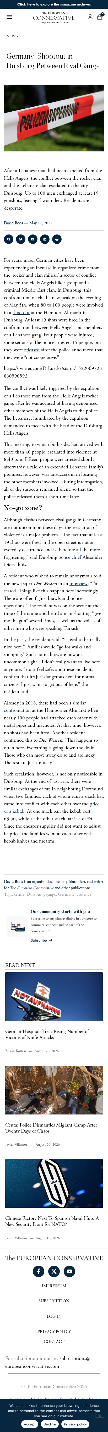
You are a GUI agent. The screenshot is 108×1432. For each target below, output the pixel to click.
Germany (66, 894)
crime (19, 894)
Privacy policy (75, 1424)
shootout (21, 312)
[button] (8, 239)
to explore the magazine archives (54, 4)
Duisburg (35, 894)
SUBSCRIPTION (54, 1301)
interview (78, 583)
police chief (69, 557)
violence (84, 894)
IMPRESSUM (54, 1286)
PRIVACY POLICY (54, 1332)
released (32, 350)
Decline (50, 1424)
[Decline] (99, 1415)
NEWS (12, 36)
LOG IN (54, 1317)
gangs (51, 894)
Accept (30, 1424)
